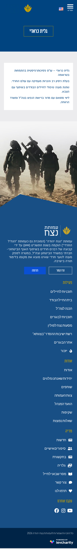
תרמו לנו (61, 491)
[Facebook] (56, 510)
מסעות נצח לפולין (60, 325)
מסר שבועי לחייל (54, 474)
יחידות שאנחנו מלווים (57, 378)
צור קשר (61, 482)
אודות (68, 370)
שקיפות (66, 412)
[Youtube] (69, 510)
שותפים (66, 387)
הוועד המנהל (63, 404)
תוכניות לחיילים (61, 292)
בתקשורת (59, 457)
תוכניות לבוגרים (61, 317)
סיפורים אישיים (55, 448)
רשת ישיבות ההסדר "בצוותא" (52, 334)
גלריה (61, 465)
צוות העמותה (63, 395)
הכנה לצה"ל (64, 308)
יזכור (64, 351)
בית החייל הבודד (60, 300)
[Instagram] (63, 510)
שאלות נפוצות (62, 421)
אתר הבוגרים (63, 342)
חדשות (61, 440)
